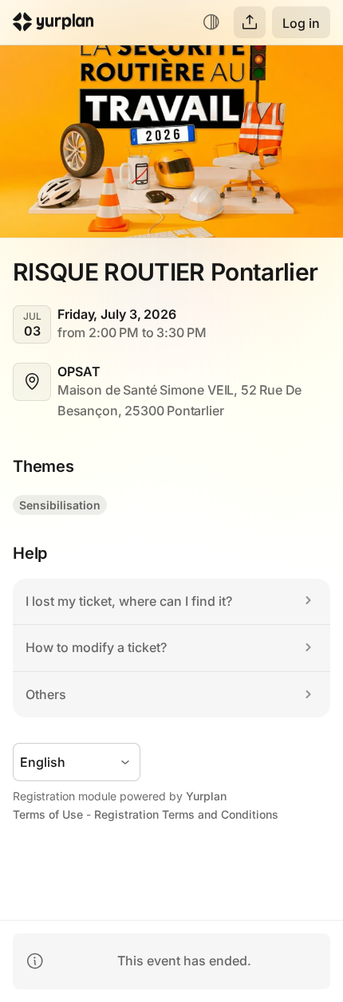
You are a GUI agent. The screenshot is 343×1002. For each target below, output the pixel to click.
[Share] (250, 22)
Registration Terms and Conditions (186, 814)
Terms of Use (48, 814)
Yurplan (206, 796)
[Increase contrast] (211, 22)
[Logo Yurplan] (53, 24)
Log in (301, 23)
